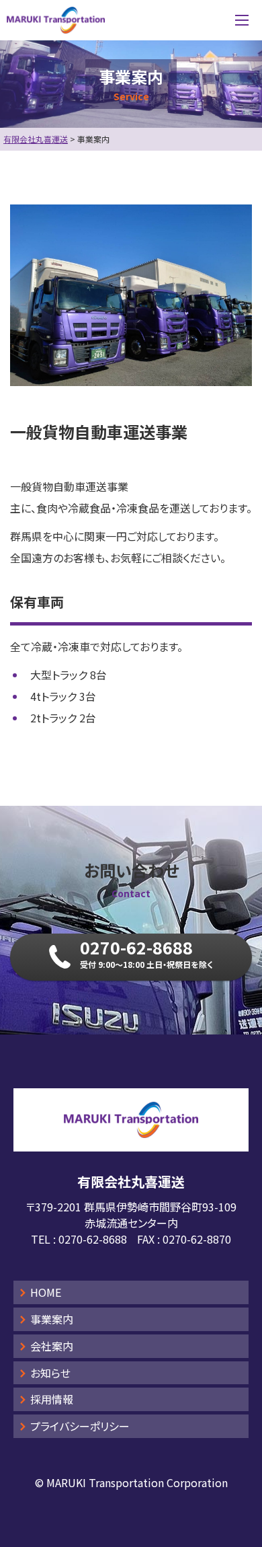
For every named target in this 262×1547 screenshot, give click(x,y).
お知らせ (50, 1373)
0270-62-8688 (92, 1239)
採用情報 (51, 1399)
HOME (45, 1292)
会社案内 (51, 1346)
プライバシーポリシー (80, 1426)
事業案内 (51, 1319)
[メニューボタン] (242, 20)
